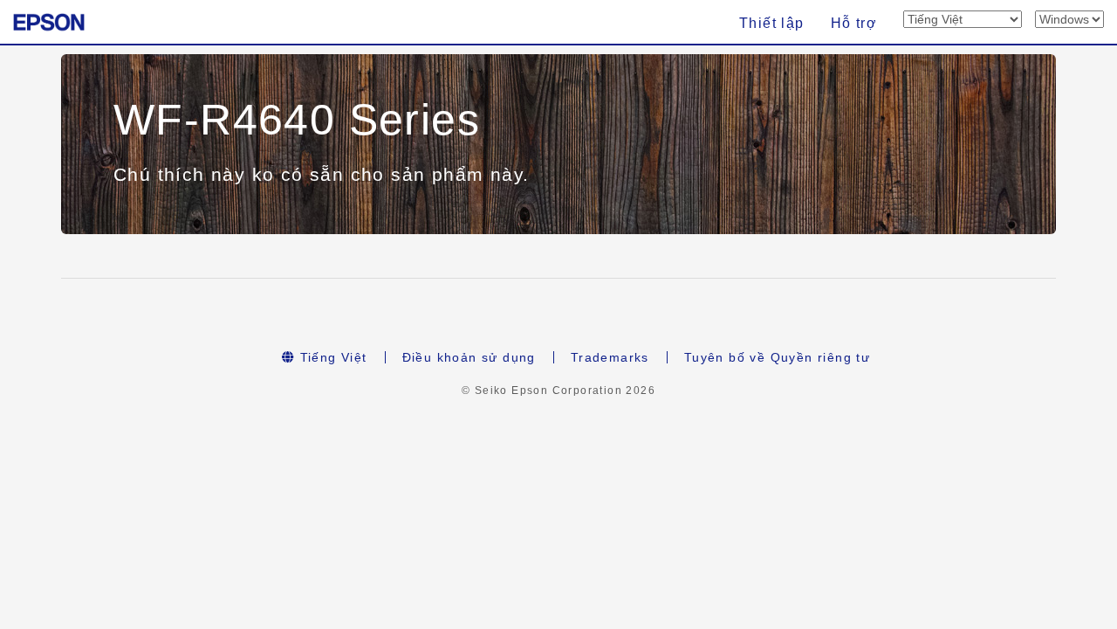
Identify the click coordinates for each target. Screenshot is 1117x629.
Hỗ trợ (854, 23)
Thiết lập (772, 23)
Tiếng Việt (331, 357)
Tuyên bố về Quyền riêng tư (777, 357)
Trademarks (610, 357)
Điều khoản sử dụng (469, 357)
